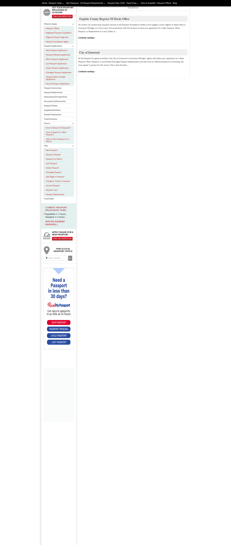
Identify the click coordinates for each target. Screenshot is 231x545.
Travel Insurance (50, 119)
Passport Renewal (53, 155)
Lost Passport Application (56, 64)
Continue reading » (86, 38)
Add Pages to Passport (55, 177)
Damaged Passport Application (58, 73)
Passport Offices (52, 28)
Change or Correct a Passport (58, 181)
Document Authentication (55, 101)
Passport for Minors (54, 159)
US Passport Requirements (91, 3)
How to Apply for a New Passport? (56, 133)
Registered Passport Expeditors (58, 33)
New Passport (51, 150)
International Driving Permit (55, 97)
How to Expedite (148, 3)
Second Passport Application (58, 84)
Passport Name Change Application (55, 78)
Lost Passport (51, 164)
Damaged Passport (53, 172)
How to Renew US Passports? (58, 128)
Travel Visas (131, 3)
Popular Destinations (52, 115)
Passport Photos (50, 106)
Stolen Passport (52, 168)
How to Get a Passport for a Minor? (57, 140)
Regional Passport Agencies (57, 37)
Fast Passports (72, 3)
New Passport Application (56, 50)
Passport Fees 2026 (116, 3)
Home (44, 3)
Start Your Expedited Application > (55, 222)
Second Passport (53, 186)
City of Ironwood (89, 52)
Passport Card (51, 190)
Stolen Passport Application (57, 68)
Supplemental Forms (52, 110)
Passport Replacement (53, 93)
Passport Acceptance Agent (57, 42)
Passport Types (55, 3)
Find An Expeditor (62, 16)
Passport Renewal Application (58, 55)
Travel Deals (49, 199)
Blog (175, 3)
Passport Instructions (52, 88)
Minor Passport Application (57, 59)
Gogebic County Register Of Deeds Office (104, 19)
